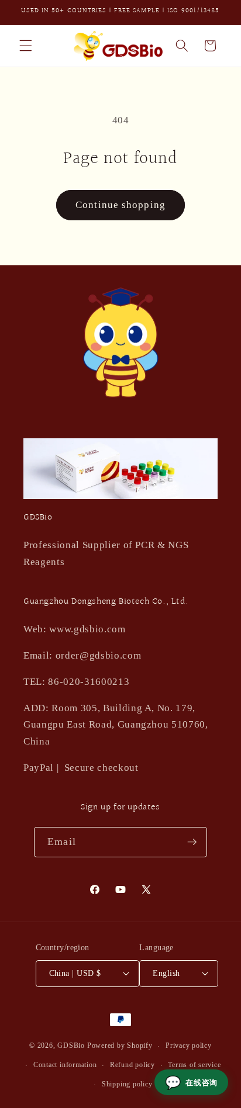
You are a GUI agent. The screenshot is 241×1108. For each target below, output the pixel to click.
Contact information (65, 1065)
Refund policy (132, 1065)
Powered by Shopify (120, 1046)
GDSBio (71, 1046)
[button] (26, 46)
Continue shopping (120, 204)
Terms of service (194, 1065)
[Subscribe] (192, 842)
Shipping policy (127, 1084)
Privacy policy (189, 1045)
